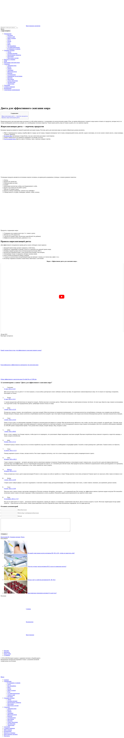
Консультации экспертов (33, 26)
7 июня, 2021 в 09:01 (10, 431)
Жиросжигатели (12, 71)
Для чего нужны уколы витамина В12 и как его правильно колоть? (47, 566)
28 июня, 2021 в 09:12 (10, 459)
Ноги (8, 44)
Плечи (9, 41)
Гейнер (9, 68)
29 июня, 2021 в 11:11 (10, 471)
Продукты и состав (12, 58)
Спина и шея (11, 36)
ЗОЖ (5, 61)
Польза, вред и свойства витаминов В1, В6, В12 (41, 579)
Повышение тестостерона (14, 76)
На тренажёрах (11, 46)
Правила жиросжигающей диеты (11, 117)
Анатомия (7, 85)
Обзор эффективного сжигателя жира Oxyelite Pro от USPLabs (19, 379)
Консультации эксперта (11, 734)
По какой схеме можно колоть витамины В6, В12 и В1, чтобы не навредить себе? (51, 553)
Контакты (7, 652)
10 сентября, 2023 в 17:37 (11, 499)
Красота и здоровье (9, 59)
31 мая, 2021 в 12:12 (10, 399)
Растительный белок (10, 139)
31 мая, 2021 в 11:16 (9, 389)
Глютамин (10, 70)
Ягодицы (10, 35)
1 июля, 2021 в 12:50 (10, 480)
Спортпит (7, 64)
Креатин (9, 73)
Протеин (9, 77)
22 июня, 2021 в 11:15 (10, 450)
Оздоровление (11, 74)
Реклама (6, 650)
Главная (6, 679)
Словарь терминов (9, 86)
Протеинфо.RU (5, 537)
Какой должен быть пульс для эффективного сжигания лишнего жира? (21, 350)
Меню (2, 677)
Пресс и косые (11, 38)
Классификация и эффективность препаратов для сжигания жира (19, 365)
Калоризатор (7, 88)
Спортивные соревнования (12, 90)
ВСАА (9, 67)
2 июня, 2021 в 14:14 (10, 419)
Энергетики (10, 83)
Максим (9, 469)
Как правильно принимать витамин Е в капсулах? (42, 593)
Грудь (9, 39)
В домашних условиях (13, 49)
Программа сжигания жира (12, 62)
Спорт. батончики (12, 80)
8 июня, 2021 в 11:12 (10, 441)
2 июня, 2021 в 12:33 (10, 409)
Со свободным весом (13, 47)
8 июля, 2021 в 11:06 (10, 488)
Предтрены (10, 79)
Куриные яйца (8, 136)
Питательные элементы (14, 55)
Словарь (28, 609)
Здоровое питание (9, 50)
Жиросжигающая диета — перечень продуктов (15, 116)
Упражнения (7, 33)
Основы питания (12, 53)
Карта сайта (7, 653)
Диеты (9, 52)
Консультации (30, 635)
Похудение (10, 56)
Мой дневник (8, 730)
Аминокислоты (11, 65)
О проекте (7, 655)
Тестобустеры (11, 82)
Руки (8, 43)
